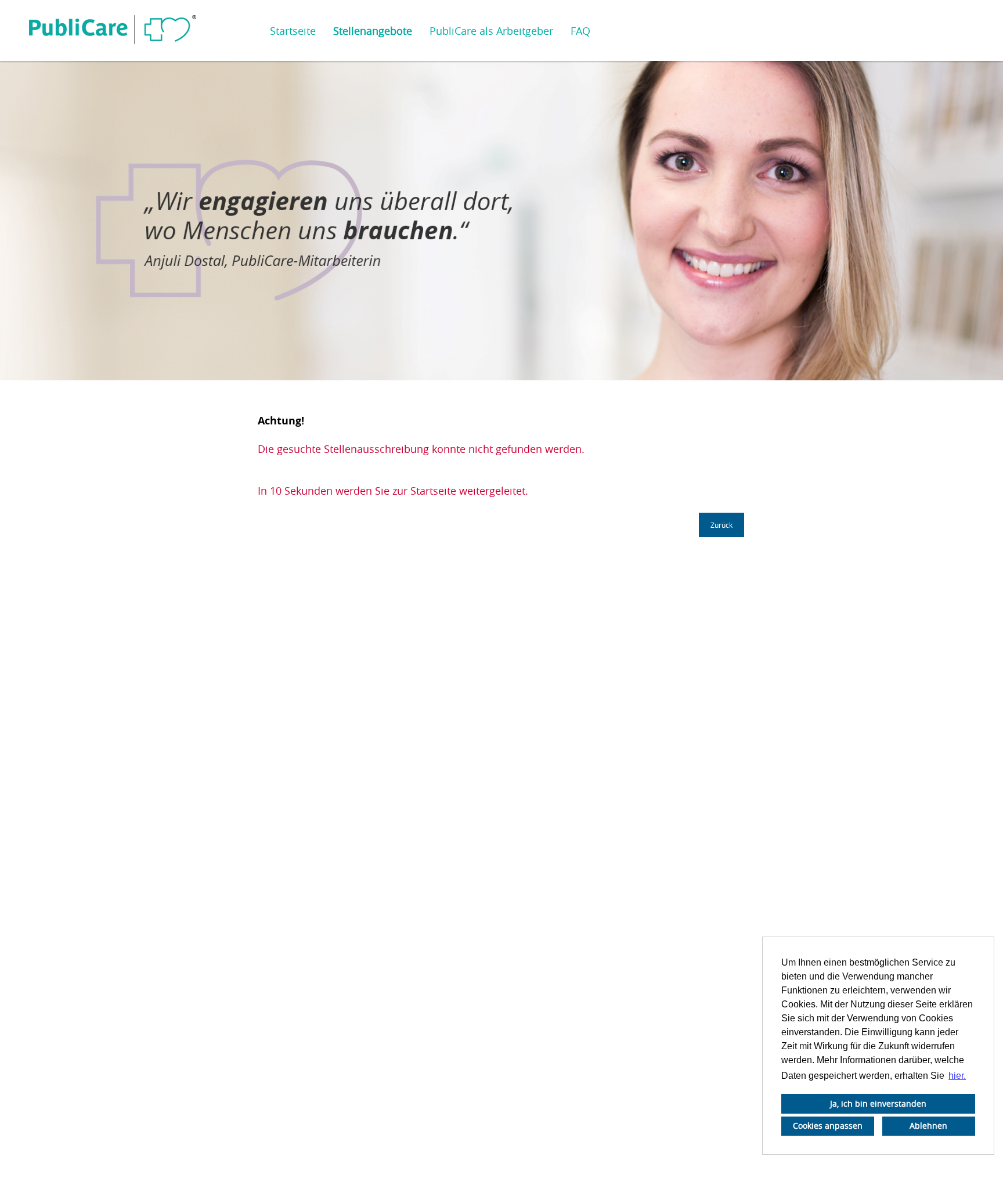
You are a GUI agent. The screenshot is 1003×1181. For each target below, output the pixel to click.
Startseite (293, 31)
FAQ (580, 31)
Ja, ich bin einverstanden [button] (878, 1103)
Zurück (721, 525)
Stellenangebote (372, 31)
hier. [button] (957, 1076)
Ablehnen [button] (928, 1125)
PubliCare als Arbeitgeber (491, 31)
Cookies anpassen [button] (828, 1125)
